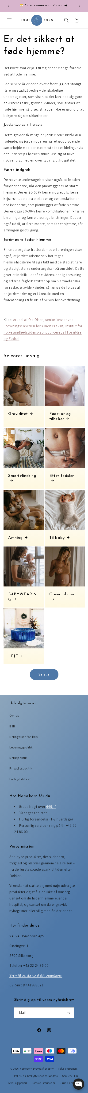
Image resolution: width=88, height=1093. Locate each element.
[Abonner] (68, 1012)
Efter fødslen (62, 476)
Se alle (44, 674)
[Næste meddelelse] (79, 6)
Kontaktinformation (44, 1083)
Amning (15, 537)
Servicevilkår (70, 1076)
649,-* (51, 806)
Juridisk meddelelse (72, 1083)
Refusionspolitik (67, 1068)
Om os (14, 715)
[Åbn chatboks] (78, 1084)
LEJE (13, 656)
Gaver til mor (62, 594)
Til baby (57, 537)
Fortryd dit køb (20, 779)
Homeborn (26, 1068)
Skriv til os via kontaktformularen (35, 975)
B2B (12, 726)
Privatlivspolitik (20, 768)
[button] (9, 20)
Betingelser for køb (23, 737)
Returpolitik (18, 758)
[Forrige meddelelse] (9, 6)
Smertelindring (22, 476)
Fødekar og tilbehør (60, 416)
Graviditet (18, 414)
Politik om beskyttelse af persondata (36, 1076)
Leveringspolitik (21, 747)
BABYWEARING (22, 596)
